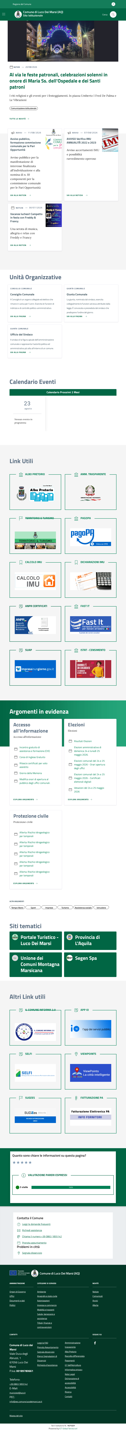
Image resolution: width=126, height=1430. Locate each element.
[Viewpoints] (90, 1073)
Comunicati (98, 1296)
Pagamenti (70, 1360)
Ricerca (68, 1392)
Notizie (96, 1291)
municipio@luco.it (18, 1393)
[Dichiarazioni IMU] (90, 581)
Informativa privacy (73, 1369)
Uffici (12, 1296)
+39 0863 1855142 (19, 1384)
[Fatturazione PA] (90, 1117)
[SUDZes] (35, 1117)
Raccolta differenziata (75, 1356)
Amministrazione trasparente (72, 1345)
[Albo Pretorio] (35, 493)
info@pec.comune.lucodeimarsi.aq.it (26, 1401)
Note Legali (70, 1374)
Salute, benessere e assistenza (46, 1316)
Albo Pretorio (70, 1351)
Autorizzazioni (43, 1300)
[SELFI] (35, 1073)
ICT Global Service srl (68, 1428)
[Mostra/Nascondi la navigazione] (4, 14)
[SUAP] (35, 669)
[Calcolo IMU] (35, 581)
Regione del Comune (21, 4)
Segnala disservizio (45, 1352)
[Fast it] (90, 625)
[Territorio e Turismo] (35, 540)
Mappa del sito (16, 1415)
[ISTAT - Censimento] (90, 669)
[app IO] (90, 1029)
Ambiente (41, 1291)
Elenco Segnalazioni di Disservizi (47, 1358)
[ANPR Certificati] (35, 625)
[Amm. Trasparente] (90, 493)
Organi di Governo (18, 1291)
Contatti (68, 1396)
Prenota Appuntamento (47, 1347)
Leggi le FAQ (42, 1343)
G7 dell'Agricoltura (73, 1365)
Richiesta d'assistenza (47, 1365)
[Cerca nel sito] (113, 14)
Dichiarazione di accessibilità (72, 1381)
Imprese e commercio (47, 1305)
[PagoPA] (90, 537)
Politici (12, 1305)
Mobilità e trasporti (45, 1309)
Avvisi (95, 1300)
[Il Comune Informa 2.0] (35, 1032)
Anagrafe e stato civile (47, 1296)
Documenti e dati (17, 1300)
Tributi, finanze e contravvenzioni (44, 1325)
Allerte (95, 1305)
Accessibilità (70, 1387)
